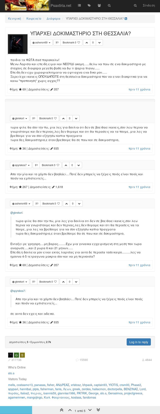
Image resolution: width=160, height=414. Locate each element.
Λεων (67, 389)
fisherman (47, 389)
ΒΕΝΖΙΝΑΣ (131, 389)
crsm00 (124, 385)
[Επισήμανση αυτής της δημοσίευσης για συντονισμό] (57, 42)
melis (11, 385)
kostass (76, 397)
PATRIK (82, 393)
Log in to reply (138, 342)
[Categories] (79, 5)
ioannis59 (49, 393)
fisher (50, 385)
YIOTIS (113, 385)
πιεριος (36, 393)
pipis (36, 389)
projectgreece (133, 393)
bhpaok (87, 385)
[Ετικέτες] (89, 5)
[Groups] (99, 5)
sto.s (11, 373)
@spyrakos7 (17, 291)
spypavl (13, 389)
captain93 (100, 385)
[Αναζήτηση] (109, 5)
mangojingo (34, 397)
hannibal (25, 389)
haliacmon (99, 389)
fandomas (89, 397)
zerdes (86, 389)
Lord (143, 389)
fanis (58, 389)
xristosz (76, 385)
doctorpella (115, 389)
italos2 (24, 393)
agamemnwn (16, 397)
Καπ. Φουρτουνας (57, 397)
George (94, 393)
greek (76, 389)
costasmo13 (25, 385)
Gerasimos (115, 393)
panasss (39, 385)
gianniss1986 (66, 393)
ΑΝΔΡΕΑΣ (62, 385)
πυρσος (13, 393)
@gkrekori (16, 213)
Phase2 (136, 385)
